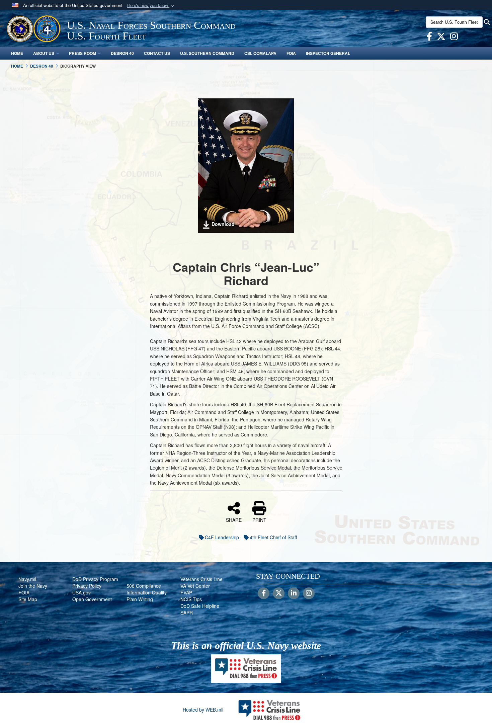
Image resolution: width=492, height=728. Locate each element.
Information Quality (147, 592)
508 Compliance (144, 585)
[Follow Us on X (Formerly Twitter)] (278, 593)
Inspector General (328, 53)
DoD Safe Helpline (199, 605)
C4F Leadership (222, 537)
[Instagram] (309, 593)
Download (223, 224)
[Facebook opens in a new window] (429, 37)
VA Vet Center (195, 585)
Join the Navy (32, 585)
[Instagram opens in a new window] (454, 37)
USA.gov (81, 592)
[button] (151, 5)
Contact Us (157, 53)
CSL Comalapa (260, 53)
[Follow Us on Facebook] (263, 593)
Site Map (27, 599)
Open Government (92, 599)
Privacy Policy (86, 585)
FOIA (291, 53)
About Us (43, 53)
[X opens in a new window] (441, 37)
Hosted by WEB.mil (203, 709)
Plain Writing (140, 599)
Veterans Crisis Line (201, 579)
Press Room (82, 53)
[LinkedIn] (294, 593)
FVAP (186, 592)
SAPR (186, 612)
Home (17, 53)
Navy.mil (27, 579)
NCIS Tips (191, 599)
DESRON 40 (122, 53)
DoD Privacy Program (95, 579)
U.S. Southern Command (207, 53)
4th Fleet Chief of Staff (273, 537)
